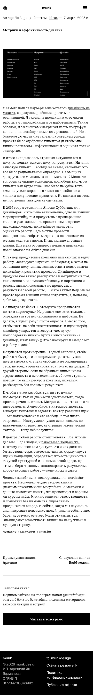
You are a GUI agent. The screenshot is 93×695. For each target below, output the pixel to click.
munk (46, 8)
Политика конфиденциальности (64, 675)
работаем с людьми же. (60, 442)
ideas (53, 18)
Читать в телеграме (46, 619)
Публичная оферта (62, 685)
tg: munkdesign (59, 658)
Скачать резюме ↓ (62, 665)
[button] (85, 8)
